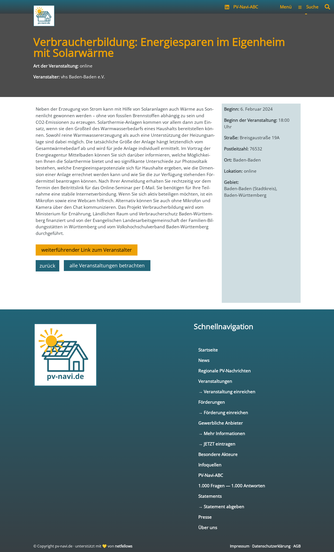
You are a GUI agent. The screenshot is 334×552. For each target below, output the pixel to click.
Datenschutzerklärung (271, 546)
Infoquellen (210, 465)
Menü (286, 7)
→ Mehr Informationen (221, 433)
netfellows (123, 546)
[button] (327, 6)
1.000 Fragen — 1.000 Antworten (231, 485)
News (203, 360)
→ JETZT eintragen (216, 444)
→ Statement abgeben (221, 506)
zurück (47, 265)
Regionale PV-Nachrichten (224, 371)
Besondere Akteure (218, 454)
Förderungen (211, 402)
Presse (205, 517)
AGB (297, 546)
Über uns (207, 527)
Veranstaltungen (215, 381)
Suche (312, 7)
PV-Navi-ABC (245, 7)
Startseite (208, 350)
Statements (210, 496)
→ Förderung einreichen (223, 412)
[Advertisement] (125, 287)
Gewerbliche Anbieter (220, 423)
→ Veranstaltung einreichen (226, 391)
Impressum (239, 546)
